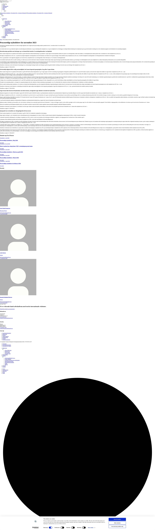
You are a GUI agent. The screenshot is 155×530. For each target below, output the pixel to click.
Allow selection (117, 522)
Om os (3, 5)
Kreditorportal (5, 337)
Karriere (4, 26)
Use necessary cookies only (117, 526)
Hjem (1, 39)
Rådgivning (4, 18)
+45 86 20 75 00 (3, 327)
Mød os (6, 35)
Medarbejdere (5, 25)
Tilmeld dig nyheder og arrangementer (7, 309)
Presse (3, 8)
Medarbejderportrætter (9, 32)
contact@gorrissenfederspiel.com (6, 318)
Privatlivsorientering (6, 339)
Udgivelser (4, 7)
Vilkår (6, 34)
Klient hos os (7, 22)
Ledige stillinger (8, 29)
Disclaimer (4, 343)
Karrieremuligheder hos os (10, 28)
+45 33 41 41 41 (3, 317)
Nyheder (4, 36)
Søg (1, 1)
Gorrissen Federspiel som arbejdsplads (12, 31)
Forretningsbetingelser (6, 333)
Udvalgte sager (8, 24)
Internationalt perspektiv (9, 33)
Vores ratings (7, 23)
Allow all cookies (117, 519)
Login (3, 9)
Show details (90, 527)
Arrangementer (5, 6)
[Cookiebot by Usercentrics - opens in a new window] (35, 528)
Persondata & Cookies (6, 346)
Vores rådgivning (8, 21)
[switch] (62, 528)
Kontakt (4, 37)
